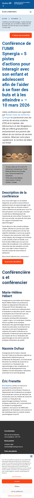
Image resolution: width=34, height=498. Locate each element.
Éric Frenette (7, 386)
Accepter (17, 481)
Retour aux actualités (22, 35)
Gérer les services (16, 476)
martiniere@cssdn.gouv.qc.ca (13, 447)
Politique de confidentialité (15, 495)
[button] (31, 456)
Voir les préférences (17, 491)
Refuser (17, 486)
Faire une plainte (10, 451)
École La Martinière (9, 12)
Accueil (4, 18)
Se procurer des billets (12, 262)
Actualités (14, 18)
